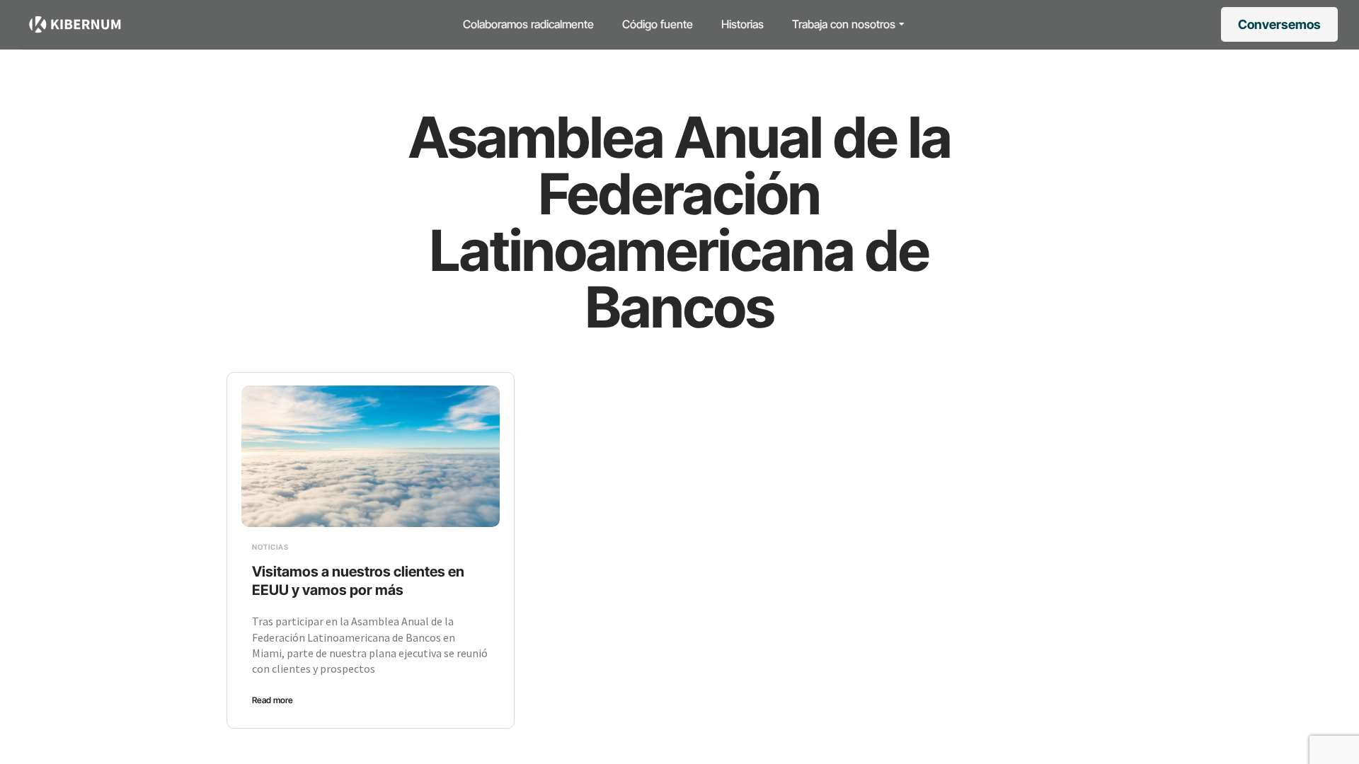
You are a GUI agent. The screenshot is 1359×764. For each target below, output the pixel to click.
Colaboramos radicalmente (528, 24)
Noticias (270, 547)
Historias (742, 24)
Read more (272, 700)
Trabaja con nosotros (843, 24)
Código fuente (657, 24)
